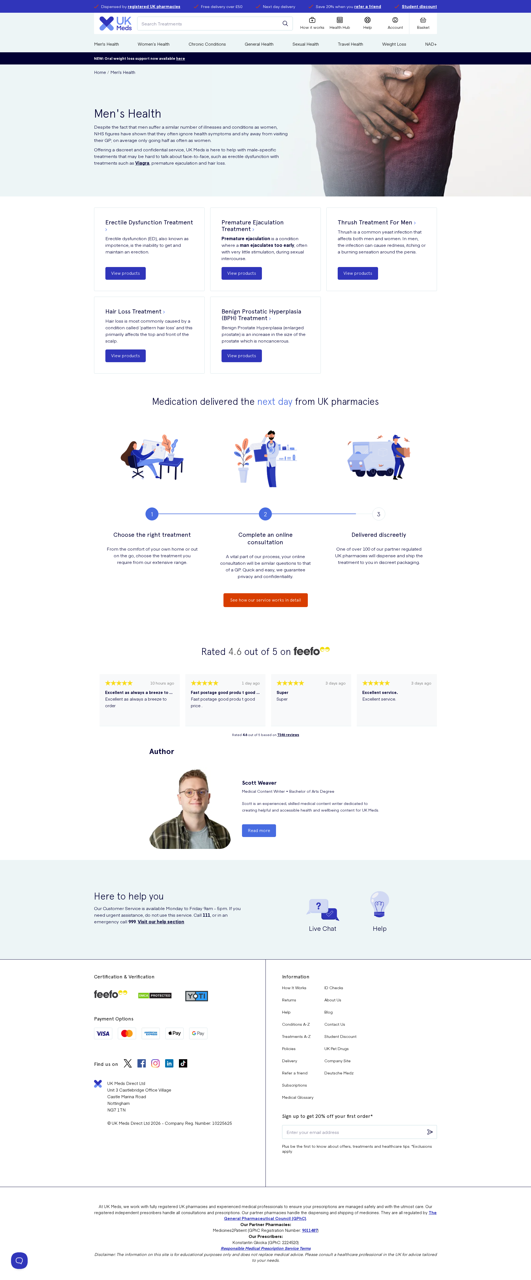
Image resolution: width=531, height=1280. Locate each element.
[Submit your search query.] (285, 23)
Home (100, 72)
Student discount (419, 6)
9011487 (309, 1230)
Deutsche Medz (339, 1073)
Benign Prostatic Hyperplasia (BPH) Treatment (261, 314)
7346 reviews (288, 734)
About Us (332, 1000)
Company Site (337, 1061)
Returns (289, 1000)
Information (295, 977)
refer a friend (367, 6)
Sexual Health (306, 44)
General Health (259, 44)
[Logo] (116, 23)
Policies (289, 1048)
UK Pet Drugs (336, 1048)
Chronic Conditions (207, 44)
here (180, 58)
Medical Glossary (297, 1097)
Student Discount (340, 1036)
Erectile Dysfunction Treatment (149, 222)
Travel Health (350, 44)
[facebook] (141, 1064)
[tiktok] (183, 1064)
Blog (328, 1012)
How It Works (294, 987)
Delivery (289, 1061)
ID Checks (333, 987)
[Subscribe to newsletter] (430, 1132)
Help (286, 1012)
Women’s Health (154, 44)
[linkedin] (169, 1064)
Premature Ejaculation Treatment (253, 225)
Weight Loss (394, 44)
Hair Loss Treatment (133, 311)
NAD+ (431, 44)
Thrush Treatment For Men (375, 222)
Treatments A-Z (296, 1036)
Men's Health (106, 44)
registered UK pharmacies (154, 6)
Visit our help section (161, 921)
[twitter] (128, 1064)
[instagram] (155, 1064)
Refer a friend (295, 1073)
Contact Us (334, 1024)
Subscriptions (294, 1085)
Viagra (142, 163)
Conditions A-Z (296, 1024)
